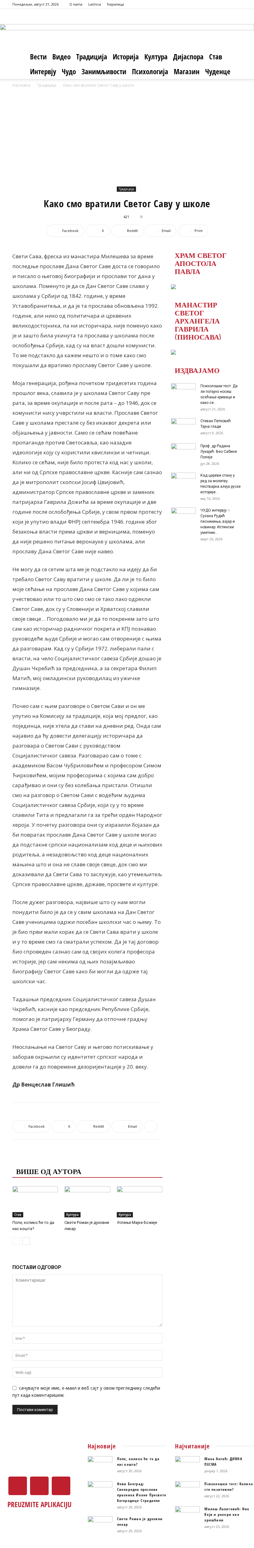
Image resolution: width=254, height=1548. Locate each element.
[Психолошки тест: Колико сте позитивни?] (187, 1490)
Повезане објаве (51, 1158)
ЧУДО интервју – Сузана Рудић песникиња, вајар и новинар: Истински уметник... (217, 521)
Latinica (94, 4)
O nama (75, 4)
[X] (226, 4)
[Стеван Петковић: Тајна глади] (183, 426)
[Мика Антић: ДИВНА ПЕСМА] (187, 1464)
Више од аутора (48, 1171)
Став (215, 57)
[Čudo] (127, 29)
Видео (61, 57)
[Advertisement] (127, 135)
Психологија (150, 71)
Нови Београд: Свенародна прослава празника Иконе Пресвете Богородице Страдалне (142, 1492)
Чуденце (217, 71)
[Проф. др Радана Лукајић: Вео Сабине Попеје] (183, 452)
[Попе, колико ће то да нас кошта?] (35, 1201)
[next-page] (26, 1241)
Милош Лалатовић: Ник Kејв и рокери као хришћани (226, 1514)
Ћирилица (115, 4)
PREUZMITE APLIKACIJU (39, 1504)
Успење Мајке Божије (137, 1222)
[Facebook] (216, 4)
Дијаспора (188, 57)
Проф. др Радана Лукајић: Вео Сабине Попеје (218, 451)
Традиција (91, 57)
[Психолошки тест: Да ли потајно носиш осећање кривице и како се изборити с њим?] (183, 392)
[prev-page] (16, 1241)
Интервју (43, 71)
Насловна (21, 85)
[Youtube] (237, 4)
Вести (38, 57)
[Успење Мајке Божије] (139, 1201)
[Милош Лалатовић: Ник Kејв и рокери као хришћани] (187, 1515)
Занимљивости (103, 71)
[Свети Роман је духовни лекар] (87, 1201)
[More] (150, 1126)
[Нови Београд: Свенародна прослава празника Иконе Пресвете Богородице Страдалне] (100, 1490)
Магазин (186, 71)
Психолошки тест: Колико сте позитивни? (228, 1486)
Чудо (69, 71)
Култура (156, 57)
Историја (126, 57)
